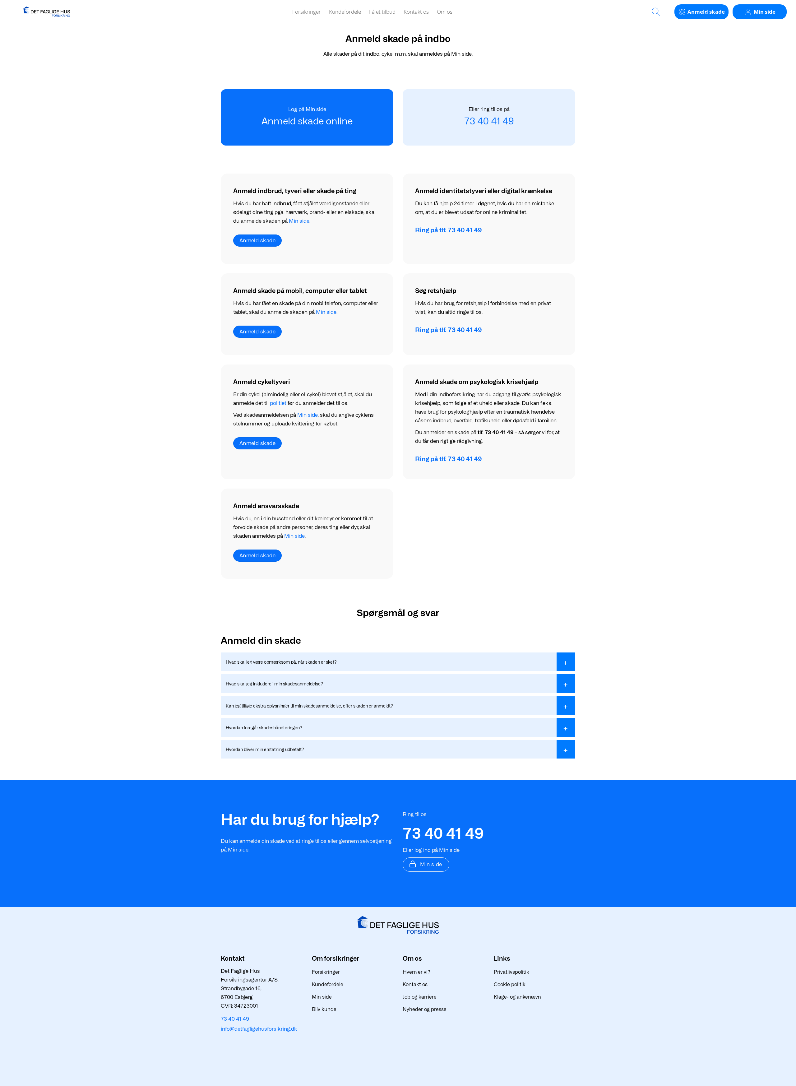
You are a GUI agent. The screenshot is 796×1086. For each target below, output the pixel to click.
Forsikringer (306, 11)
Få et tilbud (382, 11)
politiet (278, 403)
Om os (444, 11)
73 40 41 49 (489, 121)
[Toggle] (566, 661)
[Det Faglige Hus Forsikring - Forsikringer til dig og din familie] (46, 11)
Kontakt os (416, 11)
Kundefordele (345, 11)
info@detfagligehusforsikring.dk (259, 1029)
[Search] (655, 11)
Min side (299, 221)
